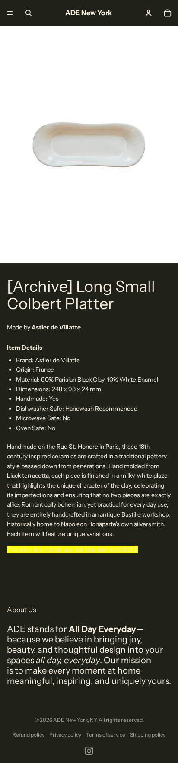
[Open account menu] (148, 12)
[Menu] (10, 13)
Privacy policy (65, 734)
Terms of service (105, 734)
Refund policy (28, 734)
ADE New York (70, 720)
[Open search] (28, 12)
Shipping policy (147, 734)
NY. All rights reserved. (117, 720)
